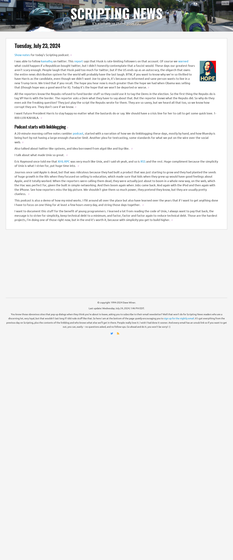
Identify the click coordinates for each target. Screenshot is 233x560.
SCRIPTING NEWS (116, 13)
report (78, 61)
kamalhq (47, 61)
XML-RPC (64, 161)
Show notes (22, 55)
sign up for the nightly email (179, 318)
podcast (78, 133)
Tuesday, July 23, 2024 (37, 45)
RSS (143, 161)
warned (183, 61)
